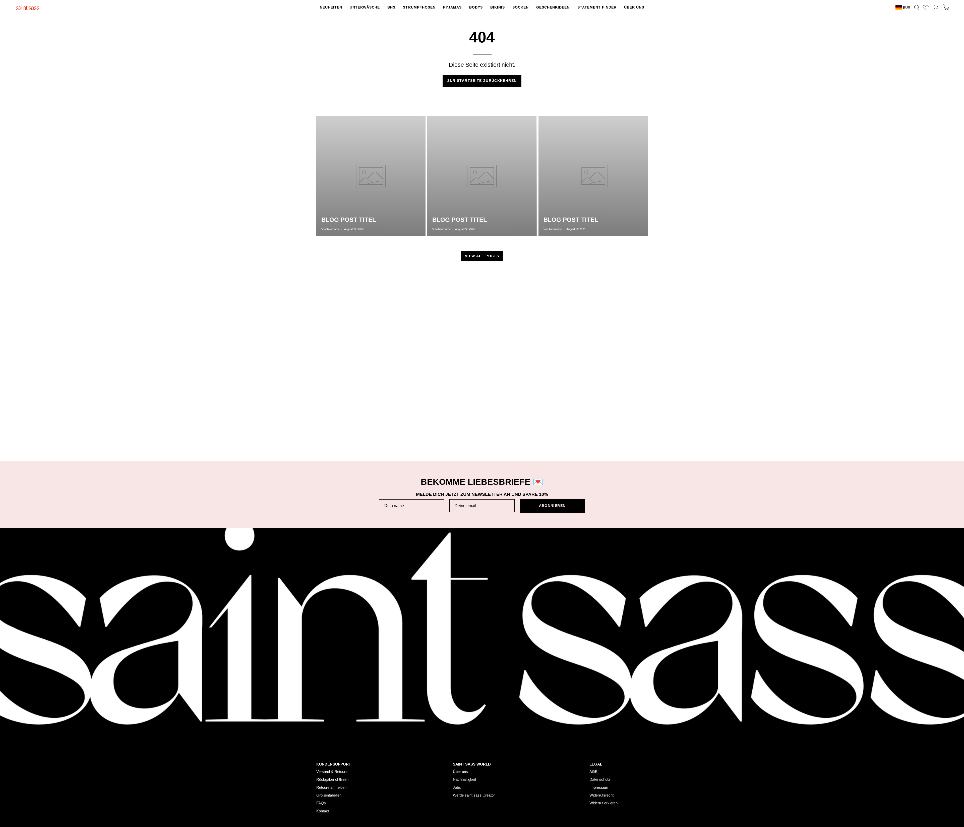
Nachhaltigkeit (464, 779)
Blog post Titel (348, 219)
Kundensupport (333, 764)
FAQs (321, 803)
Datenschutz (599, 779)
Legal (595, 764)
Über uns (460, 771)
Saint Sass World (472, 764)
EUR (906, 8)
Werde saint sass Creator (474, 795)
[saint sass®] (27, 8)
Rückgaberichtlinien (332, 779)
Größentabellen (328, 795)
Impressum (598, 787)
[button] (419, 7)
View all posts (482, 256)
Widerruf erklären (603, 803)
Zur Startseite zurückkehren (482, 81)
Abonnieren (552, 506)
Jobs (457, 787)
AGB (593, 771)
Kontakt (322, 811)
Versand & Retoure (331, 771)
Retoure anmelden (331, 787)
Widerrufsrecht (601, 795)
